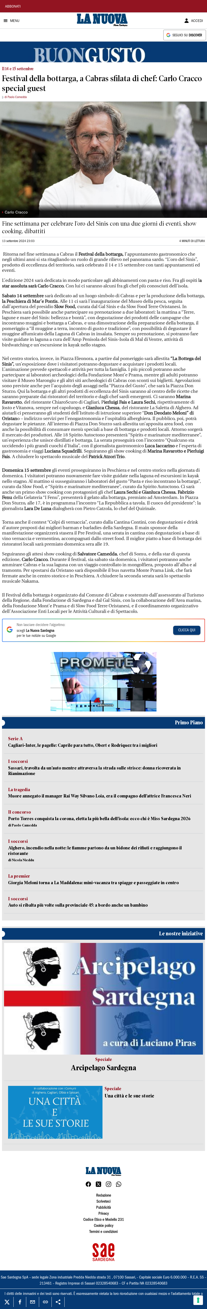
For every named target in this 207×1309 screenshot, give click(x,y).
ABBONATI (13, 7)
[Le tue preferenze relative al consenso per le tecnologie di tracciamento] (198, 1300)
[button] (103, 681)
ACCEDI (197, 21)
